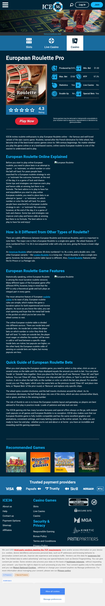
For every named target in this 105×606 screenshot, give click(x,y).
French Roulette (75, 258)
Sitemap (7, 525)
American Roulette (17, 252)
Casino (75, 47)
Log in (82, 4)
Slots (29, 47)
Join (96, 4)
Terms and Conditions (44, 541)
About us (7, 506)
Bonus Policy (40, 536)
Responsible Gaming (44, 531)
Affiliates (7, 530)
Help (5, 511)
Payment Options (12, 520)
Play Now (26, 121)
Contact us (8, 516)
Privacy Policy (40, 545)
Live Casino (51, 47)
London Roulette (41, 255)
